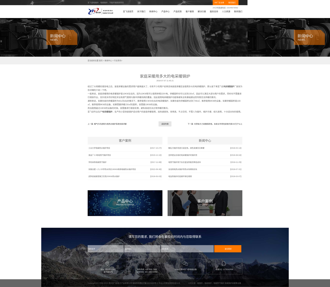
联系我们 (232, 3)
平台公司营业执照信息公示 (169, 283)
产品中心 (165, 11)
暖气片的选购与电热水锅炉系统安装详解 (110, 124)
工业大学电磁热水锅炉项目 (99, 148)
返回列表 (165, 124)
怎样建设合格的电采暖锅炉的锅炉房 (182, 155)
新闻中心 (153, 11)
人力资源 (226, 11)
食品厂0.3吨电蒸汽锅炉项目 (99, 155)
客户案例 (190, 11)
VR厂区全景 (219, 3)
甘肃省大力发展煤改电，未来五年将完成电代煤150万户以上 (218, 124)
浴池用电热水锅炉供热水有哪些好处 (182, 169)
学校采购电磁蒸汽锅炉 (97, 162)
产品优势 (178, 11)
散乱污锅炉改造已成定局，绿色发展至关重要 (186, 148)
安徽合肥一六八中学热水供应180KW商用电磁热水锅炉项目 (112, 169)
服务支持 (214, 11)
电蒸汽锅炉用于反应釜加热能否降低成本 (184, 162)
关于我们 (141, 11)
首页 (101, 61)
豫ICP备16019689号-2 (149, 283)
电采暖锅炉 (229, 86)
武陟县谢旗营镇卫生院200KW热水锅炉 (104, 176)
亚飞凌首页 (128, 11)
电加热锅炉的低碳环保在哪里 (180, 176)
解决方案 (202, 11)
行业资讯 (117, 61)
